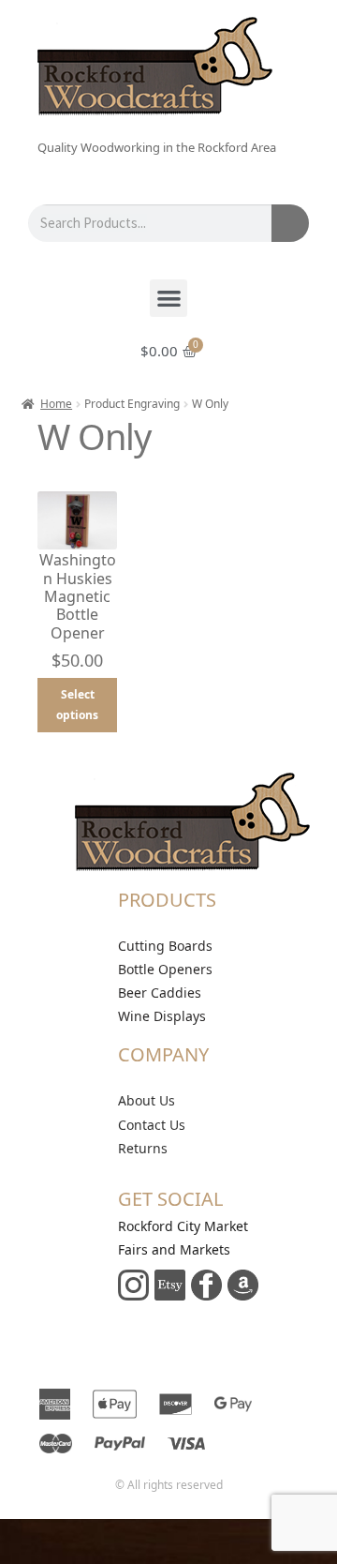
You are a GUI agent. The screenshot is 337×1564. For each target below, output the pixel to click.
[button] (169, 298)
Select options (77, 704)
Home (56, 404)
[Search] (290, 223)
